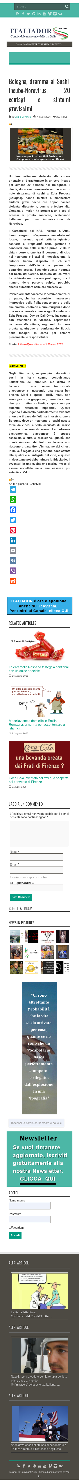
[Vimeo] (49, 13)
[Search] (67, 6)
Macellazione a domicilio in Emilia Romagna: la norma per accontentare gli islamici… (37, 724)
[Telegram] (39, 489)
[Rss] (18, 13)
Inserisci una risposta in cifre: (28, 877)
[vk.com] (60, 13)
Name (13, 851)
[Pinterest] (34, 13)
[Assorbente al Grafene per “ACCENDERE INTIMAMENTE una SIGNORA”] (47, 967)
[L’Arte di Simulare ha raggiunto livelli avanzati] (62, 936)
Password (15, 1214)
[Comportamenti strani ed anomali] (62, 952)
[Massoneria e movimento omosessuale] (31, 952)
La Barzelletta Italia (23, 1312)
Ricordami (18, 1227)
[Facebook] (23, 13)
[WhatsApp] (39, 499)
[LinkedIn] (39, 13)
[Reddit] (39, 581)
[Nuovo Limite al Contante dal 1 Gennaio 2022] (47, 936)
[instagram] (55, 13)
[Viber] (39, 570)
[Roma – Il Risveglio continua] (16, 936)
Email (13, 864)
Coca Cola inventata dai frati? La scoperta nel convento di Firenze (38, 780)
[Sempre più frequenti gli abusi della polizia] (16, 952)
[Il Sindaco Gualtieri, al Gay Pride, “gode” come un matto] (47, 952)
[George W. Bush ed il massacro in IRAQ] (16, 967)
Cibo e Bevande (22, 117)
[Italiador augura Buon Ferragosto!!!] (31, 967)
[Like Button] (10, 124)
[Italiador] (39, 36)
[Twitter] (28, 13)
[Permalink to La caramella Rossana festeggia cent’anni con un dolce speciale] (39, 662)
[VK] (39, 560)
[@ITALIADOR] (39, 614)
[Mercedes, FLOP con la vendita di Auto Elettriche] (62, 967)
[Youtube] (44, 13)
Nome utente (17, 1200)
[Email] (39, 550)
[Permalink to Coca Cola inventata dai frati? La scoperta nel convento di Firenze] (39, 773)
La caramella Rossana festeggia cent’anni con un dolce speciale (38, 669)
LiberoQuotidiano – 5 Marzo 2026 (40, 344)
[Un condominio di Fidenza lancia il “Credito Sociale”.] (31, 936)
